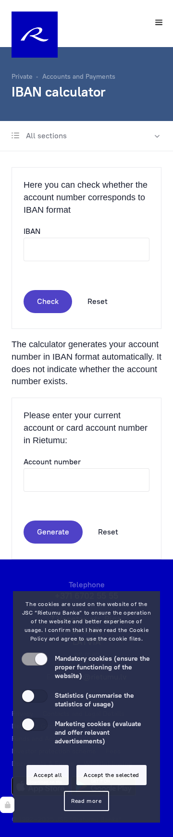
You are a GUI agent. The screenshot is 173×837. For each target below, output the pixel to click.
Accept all (48, 774)
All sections (45, 135)
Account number (52, 461)
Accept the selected (111, 774)
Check (48, 301)
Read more (86, 800)
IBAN (32, 231)
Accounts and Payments (78, 76)
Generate (53, 531)
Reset (97, 301)
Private (22, 76)
